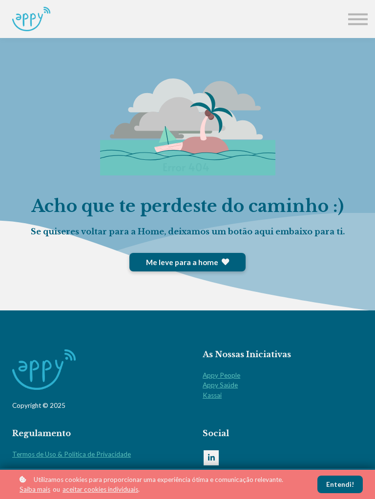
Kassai (212, 395)
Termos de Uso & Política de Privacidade (71, 454)
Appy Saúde (220, 385)
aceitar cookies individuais (100, 489)
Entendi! (340, 484)
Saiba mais (35, 489)
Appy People (221, 375)
